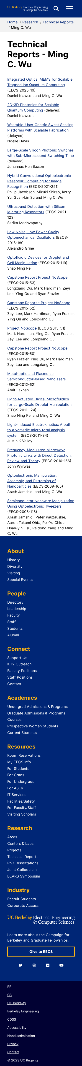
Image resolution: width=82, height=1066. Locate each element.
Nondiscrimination (21, 1036)
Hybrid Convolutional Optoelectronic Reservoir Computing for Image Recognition (39, 181)
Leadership (16, 608)
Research (30, 22)
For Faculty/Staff (21, 807)
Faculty (13, 615)
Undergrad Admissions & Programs (37, 706)
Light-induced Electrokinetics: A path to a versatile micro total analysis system (39, 430)
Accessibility (16, 1027)
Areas (12, 837)
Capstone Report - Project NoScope (38, 302)
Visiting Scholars (21, 814)
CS (9, 995)
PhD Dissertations (22, 863)
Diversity (15, 566)
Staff (11, 622)
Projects (14, 850)
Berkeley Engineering (23, 1011)
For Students (18, 768)
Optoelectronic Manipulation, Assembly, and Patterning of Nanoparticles (32, 480)
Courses (14, 719)
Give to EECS (41, 951)
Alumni (13, 635)
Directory (15, 602)
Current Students (22, 732)
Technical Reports (58, 22)
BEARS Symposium (23, 876)
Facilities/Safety (21, 801)
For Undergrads (20, 781)
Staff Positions (20, 677)
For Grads (15, 775)
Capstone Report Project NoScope (37, 277)
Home (12, 22)
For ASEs (15, 788)
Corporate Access (22, 905)
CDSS (11, 1019)
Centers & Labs (20, 843)
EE (9, 987)
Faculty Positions (22, 670)
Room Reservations (24, 755)
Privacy (12, 1044)
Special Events (20, 579)
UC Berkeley (16, 1003)
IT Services (16, 794)
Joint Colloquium (22, 869)
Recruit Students (21, 899)
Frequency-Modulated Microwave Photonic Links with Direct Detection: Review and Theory (39, 455)
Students (15, 628)
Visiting (13, 573)
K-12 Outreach (19, 664)
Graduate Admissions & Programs (36, 713)
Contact (14, 684)
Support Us (17, 657)
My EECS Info (19, 762)
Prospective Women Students (32, 726)
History (13, 560)
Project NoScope (22, 328)
